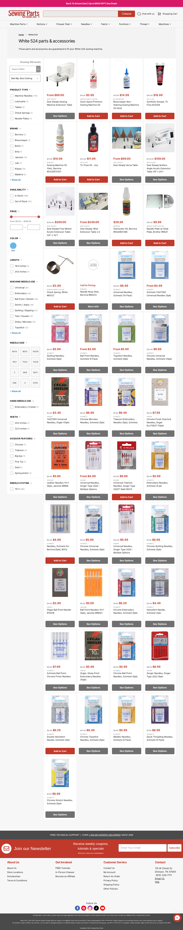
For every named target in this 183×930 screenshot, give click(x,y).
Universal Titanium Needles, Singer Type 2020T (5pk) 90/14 (124, 486)
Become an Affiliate (65, 876)
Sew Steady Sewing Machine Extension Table (59, 103)
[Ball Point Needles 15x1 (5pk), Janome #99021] (93, 597)
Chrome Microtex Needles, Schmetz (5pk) (92, 421)
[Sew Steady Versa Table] (127, 153)
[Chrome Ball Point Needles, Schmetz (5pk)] (127, 661)
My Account (109, 872)
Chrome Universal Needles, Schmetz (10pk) (159, 357)
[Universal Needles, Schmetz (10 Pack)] (127, 280)
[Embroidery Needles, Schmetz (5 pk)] (160, 470)
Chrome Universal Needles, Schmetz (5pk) (92, 548)
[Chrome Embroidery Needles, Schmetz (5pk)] (127, 597)
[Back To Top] (179, 926)
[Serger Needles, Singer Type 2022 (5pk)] (160, 661)
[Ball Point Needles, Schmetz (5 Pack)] (93, 343)
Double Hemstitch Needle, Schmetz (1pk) (58, 738)
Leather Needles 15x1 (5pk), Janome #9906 (58, 484)
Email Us (159, 878)
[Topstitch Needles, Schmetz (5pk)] (127, 343)
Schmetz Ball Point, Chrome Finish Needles (59, 675)
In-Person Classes (64, 872)
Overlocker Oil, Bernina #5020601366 (125, 230)
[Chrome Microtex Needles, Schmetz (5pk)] (93, 407)
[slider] (11, 217)
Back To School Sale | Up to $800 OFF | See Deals (91, 3)
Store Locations (15, 872)
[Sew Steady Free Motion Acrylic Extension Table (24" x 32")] (60, 216)
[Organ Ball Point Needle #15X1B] (60, 597)
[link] (23, 95)
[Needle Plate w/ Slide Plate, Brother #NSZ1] (160, 216)
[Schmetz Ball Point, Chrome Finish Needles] (60, 661)
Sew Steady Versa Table (125, 165)
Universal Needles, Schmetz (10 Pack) (123, 294)
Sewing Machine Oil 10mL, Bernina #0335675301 (57, 168)
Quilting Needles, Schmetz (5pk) (55, 357)
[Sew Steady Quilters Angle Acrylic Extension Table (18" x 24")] (160, 153)
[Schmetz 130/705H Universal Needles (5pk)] (160, 280)
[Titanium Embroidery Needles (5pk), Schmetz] (127, 407)
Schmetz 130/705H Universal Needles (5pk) (159, 294)
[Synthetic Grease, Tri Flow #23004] (160, 89)
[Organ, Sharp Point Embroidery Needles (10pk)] (93, 661)
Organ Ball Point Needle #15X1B (59, 611)
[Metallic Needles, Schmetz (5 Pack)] (127, 724)
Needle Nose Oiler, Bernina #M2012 (89, 293)
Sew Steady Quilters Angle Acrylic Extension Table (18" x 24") (159, 168)
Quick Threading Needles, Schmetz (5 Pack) (160, 738)
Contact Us (109, 868)
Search (127, 14)
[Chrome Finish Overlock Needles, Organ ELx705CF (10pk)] (160, 407)
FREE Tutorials (62, 868)
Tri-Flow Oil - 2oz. (89, 165)
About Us (11, 868)
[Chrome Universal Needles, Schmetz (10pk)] (160, 343)
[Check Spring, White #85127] (60, 280)
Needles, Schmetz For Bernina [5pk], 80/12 (58, 548)
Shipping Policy (111, 884)
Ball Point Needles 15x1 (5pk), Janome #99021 (92, 611)
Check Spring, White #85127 (57, 294)
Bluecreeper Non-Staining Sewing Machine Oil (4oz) (126, 104)
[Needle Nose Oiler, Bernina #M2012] (93, 280)
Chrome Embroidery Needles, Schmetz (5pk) (125, 611)
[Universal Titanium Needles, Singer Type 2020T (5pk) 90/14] (127, 470)
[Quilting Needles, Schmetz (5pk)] (60, 343)
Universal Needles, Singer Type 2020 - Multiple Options (90, 486)
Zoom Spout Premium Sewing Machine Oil (91, 103)
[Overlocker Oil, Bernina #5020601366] (127, 216)
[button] (166, 14)
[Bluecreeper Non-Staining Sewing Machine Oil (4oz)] (127, 89)
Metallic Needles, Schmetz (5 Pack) (122, 738)
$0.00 (18, 221)
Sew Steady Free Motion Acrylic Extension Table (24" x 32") (59, 231)
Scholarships (13, 876)
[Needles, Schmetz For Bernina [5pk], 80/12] (60, 534)
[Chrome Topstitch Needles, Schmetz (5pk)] (93, 724)
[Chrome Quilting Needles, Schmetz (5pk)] (160, 534)
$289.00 (27, 221)
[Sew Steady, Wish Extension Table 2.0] (93, 216)
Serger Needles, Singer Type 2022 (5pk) (159, 675)
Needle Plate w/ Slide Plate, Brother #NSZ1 (157, 230)
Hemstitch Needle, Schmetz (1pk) (156, 611)
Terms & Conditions (17, 880)
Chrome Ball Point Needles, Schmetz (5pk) (125, 675)
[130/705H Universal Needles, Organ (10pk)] (60, 407)
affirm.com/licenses (115, 923)
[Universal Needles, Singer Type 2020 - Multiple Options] (93, 470)
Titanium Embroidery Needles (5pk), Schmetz (125, 421)
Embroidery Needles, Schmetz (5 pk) (157, 484)
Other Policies (111, 888)
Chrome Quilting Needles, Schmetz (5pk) (160, 548)
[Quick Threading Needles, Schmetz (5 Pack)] (160, 724)
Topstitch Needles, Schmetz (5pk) (122, 357)
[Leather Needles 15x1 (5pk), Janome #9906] (60, 470)
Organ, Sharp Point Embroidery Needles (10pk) (90, 676)
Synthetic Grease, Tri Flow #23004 (157, 103)
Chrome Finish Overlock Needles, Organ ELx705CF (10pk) (159, 422)
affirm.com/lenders (107, 920)
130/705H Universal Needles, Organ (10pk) (58, 421)
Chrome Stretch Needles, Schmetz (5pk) (60, 802)
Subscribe (174, 848)
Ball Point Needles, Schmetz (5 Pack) (89, 357)
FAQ (157, 882)
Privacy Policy (111, 880)
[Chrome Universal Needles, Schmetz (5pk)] (93, 534)
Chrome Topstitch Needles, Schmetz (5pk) (92, 738)
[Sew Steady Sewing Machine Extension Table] (60, 89)
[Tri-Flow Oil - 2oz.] (93, 153)
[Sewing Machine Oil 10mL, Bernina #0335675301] (60, 153)
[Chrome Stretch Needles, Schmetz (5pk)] (60, 788)
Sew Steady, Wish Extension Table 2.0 (90, 230)
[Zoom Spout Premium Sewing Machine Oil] (93, 89)
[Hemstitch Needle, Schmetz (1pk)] (160, 597)
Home (21, 34)
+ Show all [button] (15, 179)
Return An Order (112, 876)
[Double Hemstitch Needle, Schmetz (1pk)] (60, 724)
